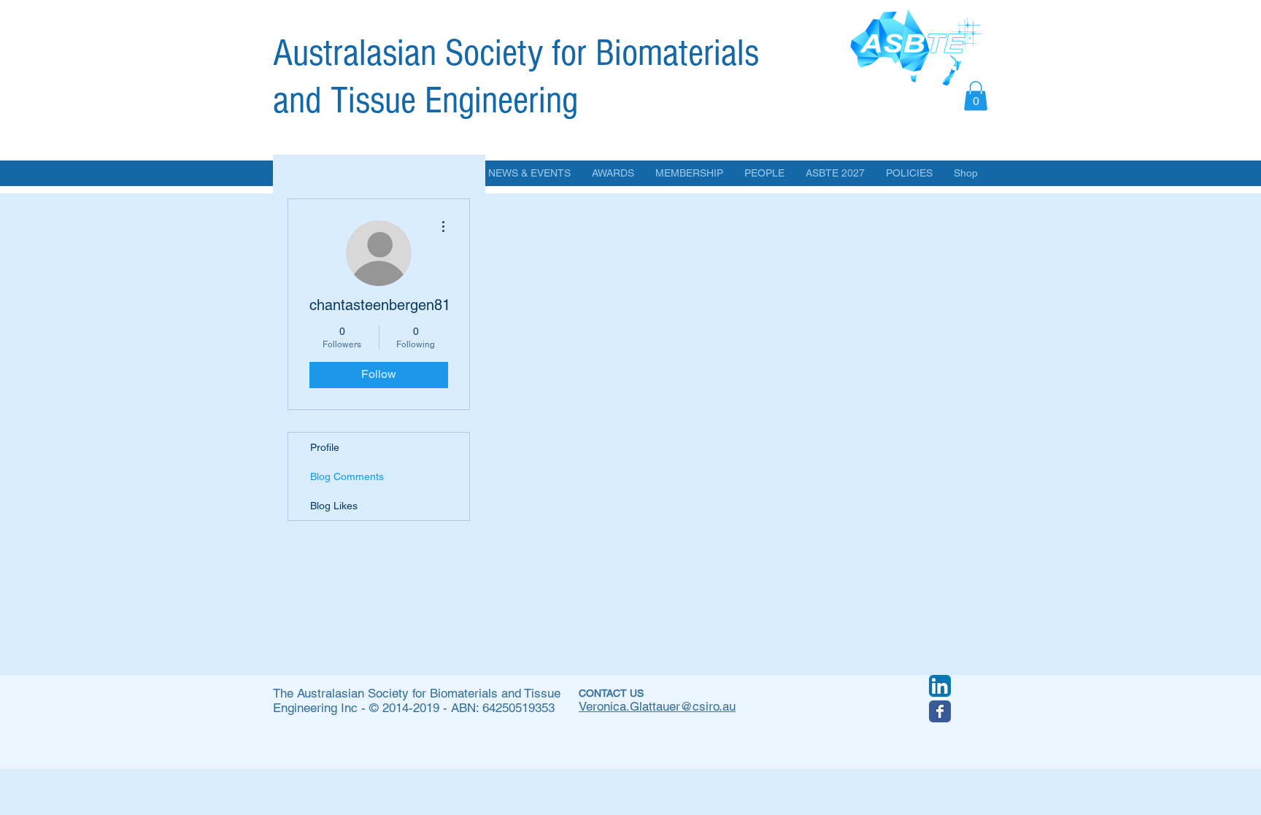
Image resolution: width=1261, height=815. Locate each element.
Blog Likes (334, 505)
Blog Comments (347, 476)
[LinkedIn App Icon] (940, 686)
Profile (324, 447)
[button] (975, 96)
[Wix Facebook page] (940, 711)
